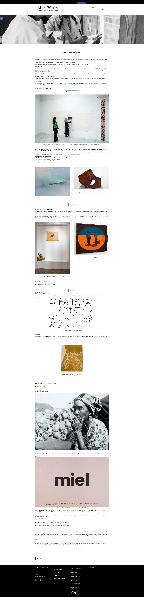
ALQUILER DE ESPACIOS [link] (59, 578)
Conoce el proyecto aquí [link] (72, 91)
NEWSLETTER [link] (57, 575)
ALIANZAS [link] (84, 9)
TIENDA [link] (79, 9)
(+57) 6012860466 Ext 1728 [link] (75, 583)
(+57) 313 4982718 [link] (74, 588)
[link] (1, 18)
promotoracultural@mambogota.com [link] (76, 568)
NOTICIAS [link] (56, 572)
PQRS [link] (42, 580)
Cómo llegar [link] (37, 580)
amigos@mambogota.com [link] (75, 587)
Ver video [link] (72, 204)
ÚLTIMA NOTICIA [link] (105, 9)
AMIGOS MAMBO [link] (91, 9)
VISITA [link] (62, 9)
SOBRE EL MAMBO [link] (58, 567)
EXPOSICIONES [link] (68, 9)
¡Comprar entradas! (82, 2)
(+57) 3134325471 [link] (74, 569)
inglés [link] (95, 7)
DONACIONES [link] (98, 9)
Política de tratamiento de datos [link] (40, 576)
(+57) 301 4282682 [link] (74, 573)
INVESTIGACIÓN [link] (58, 569)
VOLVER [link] (39, 558)
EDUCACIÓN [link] (74, 9)
